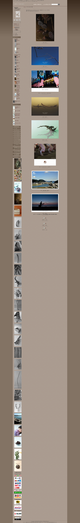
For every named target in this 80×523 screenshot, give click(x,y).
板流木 (17, 52)
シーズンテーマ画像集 (17, 139)
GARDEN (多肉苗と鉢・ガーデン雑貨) (18, 91)
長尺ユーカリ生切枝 (17, 111)
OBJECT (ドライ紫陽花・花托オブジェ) (18, 95)
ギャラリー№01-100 (17, 132)
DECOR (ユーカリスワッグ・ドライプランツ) (18, 86)
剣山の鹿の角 (18, 98)
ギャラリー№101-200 (17, 134)
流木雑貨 (17, 78)
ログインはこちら (16, 25)
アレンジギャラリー (17, 130)
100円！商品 (16, 120)
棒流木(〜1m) (18, 41)
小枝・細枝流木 (18, 57)
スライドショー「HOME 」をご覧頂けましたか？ (17, 144)
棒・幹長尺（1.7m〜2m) (17, 107)
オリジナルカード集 (17, 141)
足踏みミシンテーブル (17, 101)
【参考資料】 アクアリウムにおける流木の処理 (17, 148)
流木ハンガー (18, 76)
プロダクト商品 (17, 117)
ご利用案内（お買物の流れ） (37, 4)
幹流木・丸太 (18, 63)
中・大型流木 (18, 72)
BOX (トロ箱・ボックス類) (18, 83)
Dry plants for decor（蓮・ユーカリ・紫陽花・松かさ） (17, 114)
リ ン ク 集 (15, 128)
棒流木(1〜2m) (18, 44)
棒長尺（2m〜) (17, 49)
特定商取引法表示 (16, 126)
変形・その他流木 (18, 69)
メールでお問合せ (45, 4)
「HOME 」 (16, 29)
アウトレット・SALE (17, 123)
